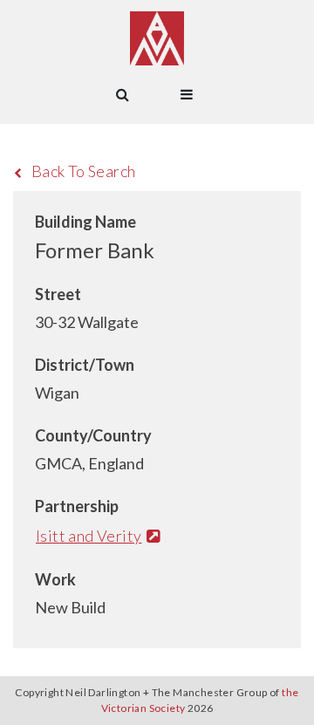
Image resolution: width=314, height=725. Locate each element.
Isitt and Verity (88, 535)
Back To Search (83, 171)
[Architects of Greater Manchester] (157, 38)
